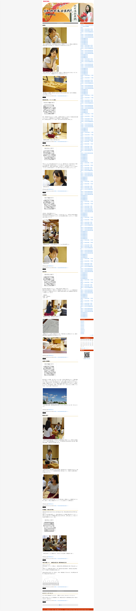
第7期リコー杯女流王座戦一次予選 (86, 263)
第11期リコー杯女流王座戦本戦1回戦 (87, 50)
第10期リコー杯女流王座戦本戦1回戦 (87, 34)
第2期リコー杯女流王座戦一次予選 (86, 167)
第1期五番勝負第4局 (84, 158)
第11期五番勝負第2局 (84, 56)
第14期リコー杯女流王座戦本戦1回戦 (87, 105)
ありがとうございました (47, 593)
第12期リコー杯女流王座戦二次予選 (87, 60)
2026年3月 (82, 328)
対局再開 (44, 195)
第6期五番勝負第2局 (84, 255)
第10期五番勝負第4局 (84, 42)
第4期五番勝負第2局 (84, 214)
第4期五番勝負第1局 (84, 213)
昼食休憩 (44, 271)
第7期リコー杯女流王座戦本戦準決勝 (87, 271)
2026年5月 (82, 325)
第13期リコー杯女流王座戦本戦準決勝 (87, 88)
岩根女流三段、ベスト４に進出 (49, 99)
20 (88, 344)
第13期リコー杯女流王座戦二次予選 (87, 81)
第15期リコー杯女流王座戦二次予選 (87, 120)
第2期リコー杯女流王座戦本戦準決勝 (87, 175)
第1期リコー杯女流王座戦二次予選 (86, 147)
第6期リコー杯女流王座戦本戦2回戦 (87, 251)
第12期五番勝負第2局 (84, 69)
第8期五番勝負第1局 (84, 294)
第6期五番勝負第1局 (84, 254)
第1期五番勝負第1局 (84, 154)
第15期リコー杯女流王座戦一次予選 (87, 118)
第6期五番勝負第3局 (84, 257)
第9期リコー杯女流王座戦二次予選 (86, 304)
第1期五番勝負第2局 (84, 155)
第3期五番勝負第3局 (84, 198)
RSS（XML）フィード (84, 348)
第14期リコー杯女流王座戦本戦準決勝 (87, 108)
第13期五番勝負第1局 (84, 89)
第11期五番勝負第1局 (84, 54)
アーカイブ (83, 319)
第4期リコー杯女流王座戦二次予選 (86, 207)
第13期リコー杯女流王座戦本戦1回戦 (87, 85)
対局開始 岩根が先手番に (48, 509)
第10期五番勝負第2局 (84, 39)
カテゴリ (82, 23)
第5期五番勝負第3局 (84, 234)
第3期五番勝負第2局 (84, 197)
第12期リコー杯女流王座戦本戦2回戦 (87, 65)
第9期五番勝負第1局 (84, 312)
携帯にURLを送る (87, 358)
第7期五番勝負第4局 (84, 277)
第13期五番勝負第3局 (84, 92)
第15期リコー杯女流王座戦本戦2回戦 (87, 125)
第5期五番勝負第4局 (84, 235)
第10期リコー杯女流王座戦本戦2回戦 (87, 35)
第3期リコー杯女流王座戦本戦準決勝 (87, 194)
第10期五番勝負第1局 (84, 38)
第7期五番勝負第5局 (84, 278)
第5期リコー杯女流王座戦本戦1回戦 (87, 227)
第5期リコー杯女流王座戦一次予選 (86, 222)
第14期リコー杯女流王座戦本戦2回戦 (87, 106)
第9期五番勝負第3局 (84, 315)
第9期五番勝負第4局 (84, 316)
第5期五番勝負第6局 (84, 238)
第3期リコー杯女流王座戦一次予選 (86, 186)
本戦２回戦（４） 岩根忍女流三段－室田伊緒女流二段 (54, 562)
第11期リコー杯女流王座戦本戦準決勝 (87, 53)
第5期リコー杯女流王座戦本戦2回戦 (87, 228)
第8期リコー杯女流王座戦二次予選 (86, 286)
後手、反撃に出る (46, 145)
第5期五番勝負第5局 (84, 237)
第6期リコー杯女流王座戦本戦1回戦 (87, 250)
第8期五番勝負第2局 (84, 295)
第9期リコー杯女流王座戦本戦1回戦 (87, 308)
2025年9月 (82, 332)
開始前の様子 (45, 415)
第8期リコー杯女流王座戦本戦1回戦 (87, 290)
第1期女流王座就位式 (84, 161)
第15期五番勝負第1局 (84, 128)
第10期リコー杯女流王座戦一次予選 (87, 29)
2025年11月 (83, 329)
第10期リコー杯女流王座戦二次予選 (87, 30)
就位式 (82, 27)
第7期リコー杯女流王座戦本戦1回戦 (87, 268)
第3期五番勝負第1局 (84, 195)
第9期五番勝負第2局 (84, 314)
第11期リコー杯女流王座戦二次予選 (86, 46)
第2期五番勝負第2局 (84, 178)
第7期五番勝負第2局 (84, 274)
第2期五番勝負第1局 (84, 177)
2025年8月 (82, 333)
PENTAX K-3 (50, 189)
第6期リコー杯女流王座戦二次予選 (86, 246)
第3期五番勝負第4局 (84, 199)
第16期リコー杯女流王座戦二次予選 (87, 138)
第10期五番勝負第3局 (84, 41)
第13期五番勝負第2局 (84, 91)
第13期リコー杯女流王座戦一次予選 (87, 80)
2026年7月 (82, 322)
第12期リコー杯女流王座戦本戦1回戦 (87, 64)
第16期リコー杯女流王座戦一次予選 (87, 137)
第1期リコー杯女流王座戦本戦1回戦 (87, 149)
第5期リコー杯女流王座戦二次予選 (86, 223)
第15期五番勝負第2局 (84, 129)
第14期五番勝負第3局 (84, 112)
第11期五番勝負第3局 (84, 57)
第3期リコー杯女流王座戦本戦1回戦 (87, 191)
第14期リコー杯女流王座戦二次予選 (87, 101)
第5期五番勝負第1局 (84, 231)
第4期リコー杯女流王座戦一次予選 (86, 206)
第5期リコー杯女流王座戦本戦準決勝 (87, 230)
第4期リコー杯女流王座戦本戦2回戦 (87, 210)
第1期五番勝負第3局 (84, 157)
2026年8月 (82, 321)
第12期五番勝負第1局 (84, 68)
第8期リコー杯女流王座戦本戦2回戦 (59, 141)
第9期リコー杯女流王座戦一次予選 (86, 303)
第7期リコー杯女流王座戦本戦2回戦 (87, 270)
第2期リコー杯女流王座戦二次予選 (86, 169)
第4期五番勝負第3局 (84, 215)
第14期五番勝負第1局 (84, 109)
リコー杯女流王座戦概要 (85, 26)
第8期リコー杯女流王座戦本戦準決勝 (87, 292)
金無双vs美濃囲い (46, 361)
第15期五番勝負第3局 (84, 130)
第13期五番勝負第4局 (84, 93)
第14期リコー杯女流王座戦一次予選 (87, 100)
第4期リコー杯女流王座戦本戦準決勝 (87, 211)
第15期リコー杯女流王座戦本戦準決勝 (87, 126)
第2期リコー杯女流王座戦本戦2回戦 (87, 174)
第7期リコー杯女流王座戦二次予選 (86, 264)
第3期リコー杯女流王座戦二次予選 (86, 187)
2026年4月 (82, 326)
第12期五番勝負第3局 (84, 71)
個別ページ (66, 141)
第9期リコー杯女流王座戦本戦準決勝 (87, 311)
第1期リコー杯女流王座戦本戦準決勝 (87, 153)
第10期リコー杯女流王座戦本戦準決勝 (87, 37)
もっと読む (92, 335)
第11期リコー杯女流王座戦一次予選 (86, 45)
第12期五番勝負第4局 (84, 72)
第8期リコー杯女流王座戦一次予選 (86, 284)
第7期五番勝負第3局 (84, 275)
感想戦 (43, 25)
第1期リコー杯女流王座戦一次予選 (86, 146)
